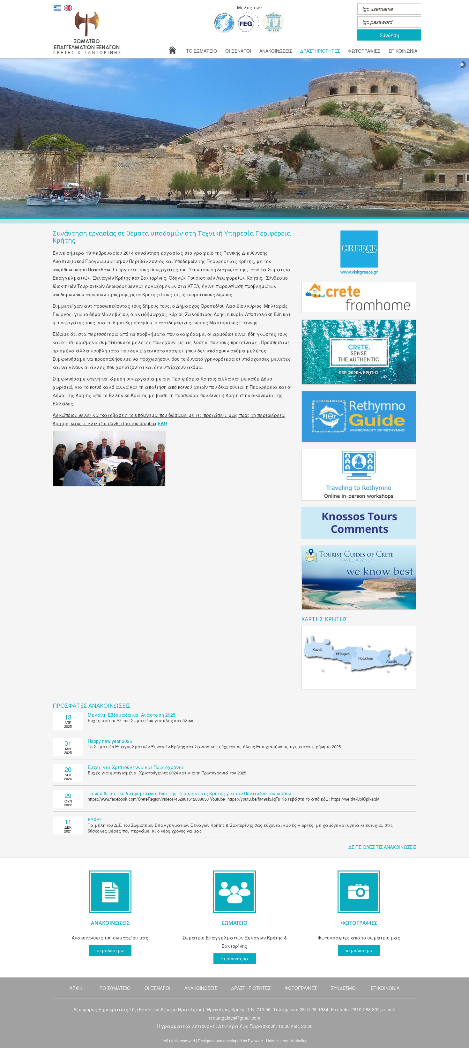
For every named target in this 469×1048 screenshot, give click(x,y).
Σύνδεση (389, 35)
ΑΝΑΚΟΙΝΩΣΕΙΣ (275, 51)
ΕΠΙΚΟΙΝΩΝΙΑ (403, 51)
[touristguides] (273, 22)
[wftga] (224, 22)
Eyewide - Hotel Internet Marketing (278, 1040)
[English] (68, 7)
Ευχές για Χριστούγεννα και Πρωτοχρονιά (136, 767)
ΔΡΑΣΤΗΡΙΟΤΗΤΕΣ (320, 51)
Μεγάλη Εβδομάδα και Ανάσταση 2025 (131, 715)
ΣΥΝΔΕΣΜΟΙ (344, 988)
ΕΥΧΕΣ (95, 819)
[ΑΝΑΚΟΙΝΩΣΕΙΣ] (110, 914)
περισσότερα (110, 950)
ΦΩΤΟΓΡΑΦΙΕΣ (364, 51)
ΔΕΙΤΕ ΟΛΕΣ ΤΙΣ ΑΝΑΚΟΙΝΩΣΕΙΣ (382, 847)
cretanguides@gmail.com (234, 1017)
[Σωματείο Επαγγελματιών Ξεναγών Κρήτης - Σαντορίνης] (87, 32)
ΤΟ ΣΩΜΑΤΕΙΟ (201, 51)
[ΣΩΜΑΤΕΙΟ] (234, 914)
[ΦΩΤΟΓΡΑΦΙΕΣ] (359, 914)
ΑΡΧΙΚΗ (78, 988)
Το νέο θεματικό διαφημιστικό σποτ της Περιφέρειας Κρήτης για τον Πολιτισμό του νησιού (189, 793)
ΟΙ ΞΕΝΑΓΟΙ (238, 51)
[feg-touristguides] (248, 22)
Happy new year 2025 (110, 741)
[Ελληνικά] (57, 7)
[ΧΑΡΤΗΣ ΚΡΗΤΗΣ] (359, 658)
